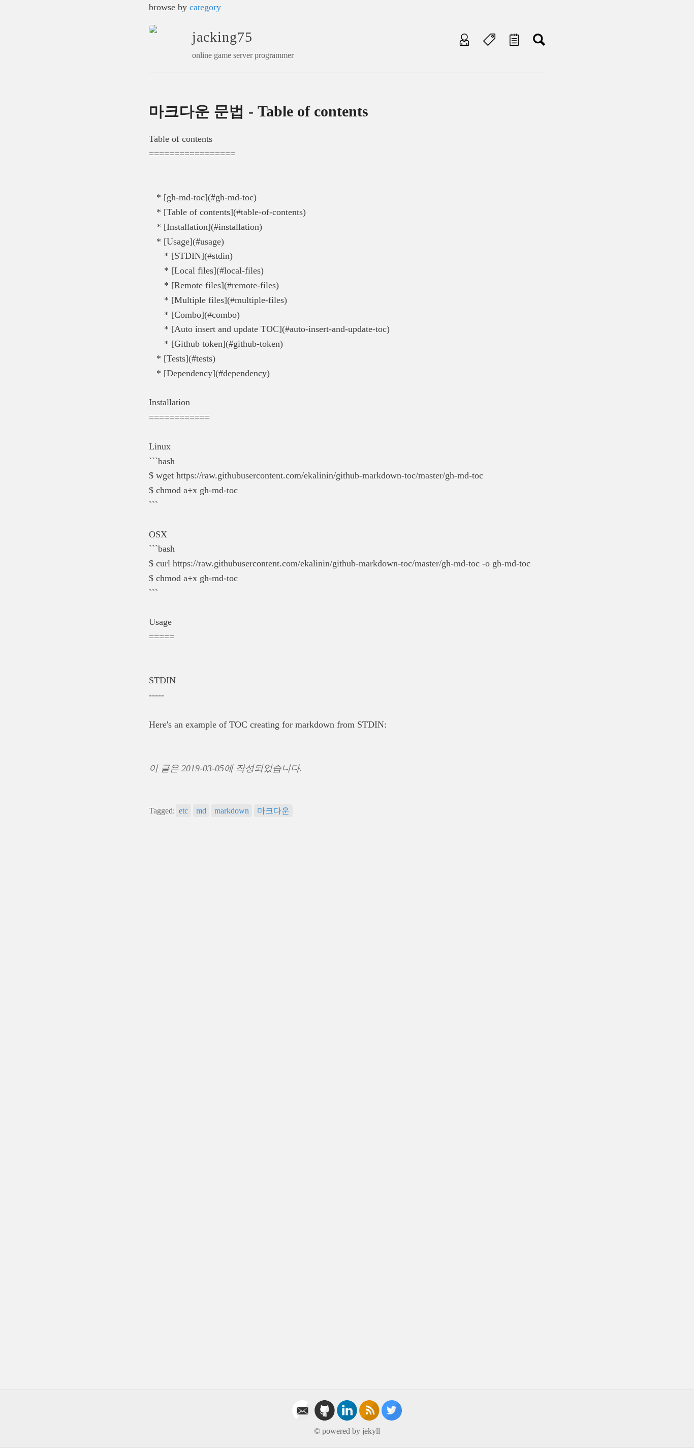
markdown (231, 810)
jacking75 (222, 37)
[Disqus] (347, 968)
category (205, 7)
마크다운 (273, 810)
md (201, 810)
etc (183, 810)
